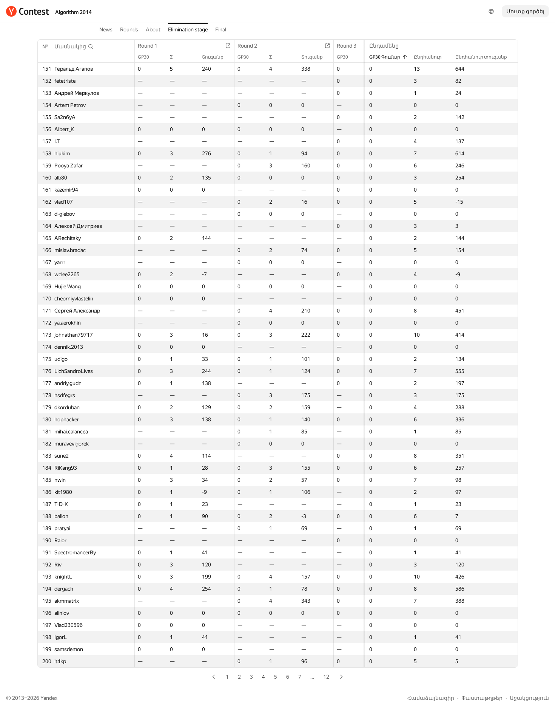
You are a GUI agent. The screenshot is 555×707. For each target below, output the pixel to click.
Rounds (129, 29)
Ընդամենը (384, 46)
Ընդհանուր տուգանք (481, 57)
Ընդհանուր (428, 57)
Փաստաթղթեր (482, 698)
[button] (74, 46)
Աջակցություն (529, 698)
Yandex (48, 698)
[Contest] (27, 11)
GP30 (143, 57)
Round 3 (346, 46)
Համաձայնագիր (430, 698)
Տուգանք (213, 57)
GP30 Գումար (384, 57)
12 (326, 677)
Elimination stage (188, 29)
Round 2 (247, 46)
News (106, 29)
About (153, 29)
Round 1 (147, 46)
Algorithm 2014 (73, 12)
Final (220, 29)
